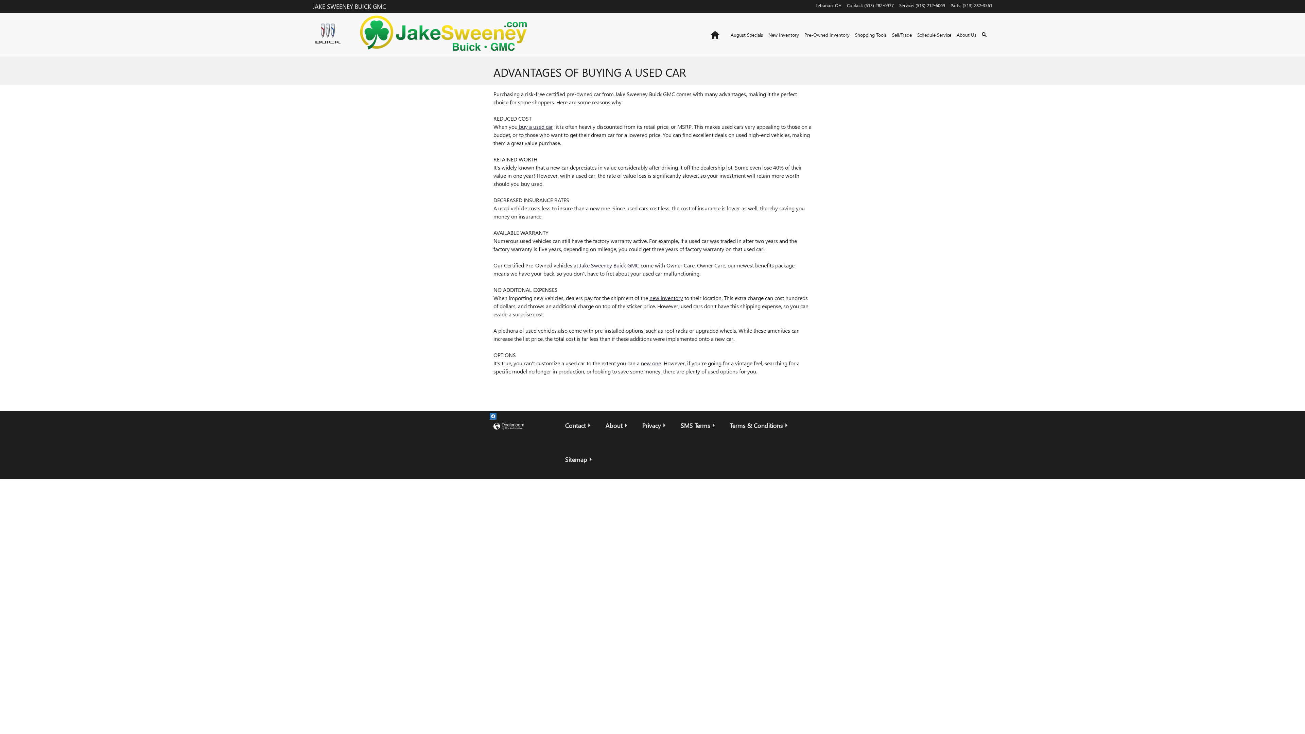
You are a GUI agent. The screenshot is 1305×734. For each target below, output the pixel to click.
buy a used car (535, 126)
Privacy (651, 425)
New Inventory (783, 35)
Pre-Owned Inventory (827, 35)
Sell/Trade (902, 35)
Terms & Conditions (756, 425)
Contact (575, 425)
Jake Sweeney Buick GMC (609, 265)
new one (651, 363)
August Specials (747, 35)
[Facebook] (493, 416)
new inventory (666, 297)
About (614, 425)
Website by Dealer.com (508, 426)
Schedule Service (934, 35)
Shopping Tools (871, 35)
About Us (966, 35)
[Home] (330, 35)
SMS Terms (695, 425)
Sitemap (576, 459)
